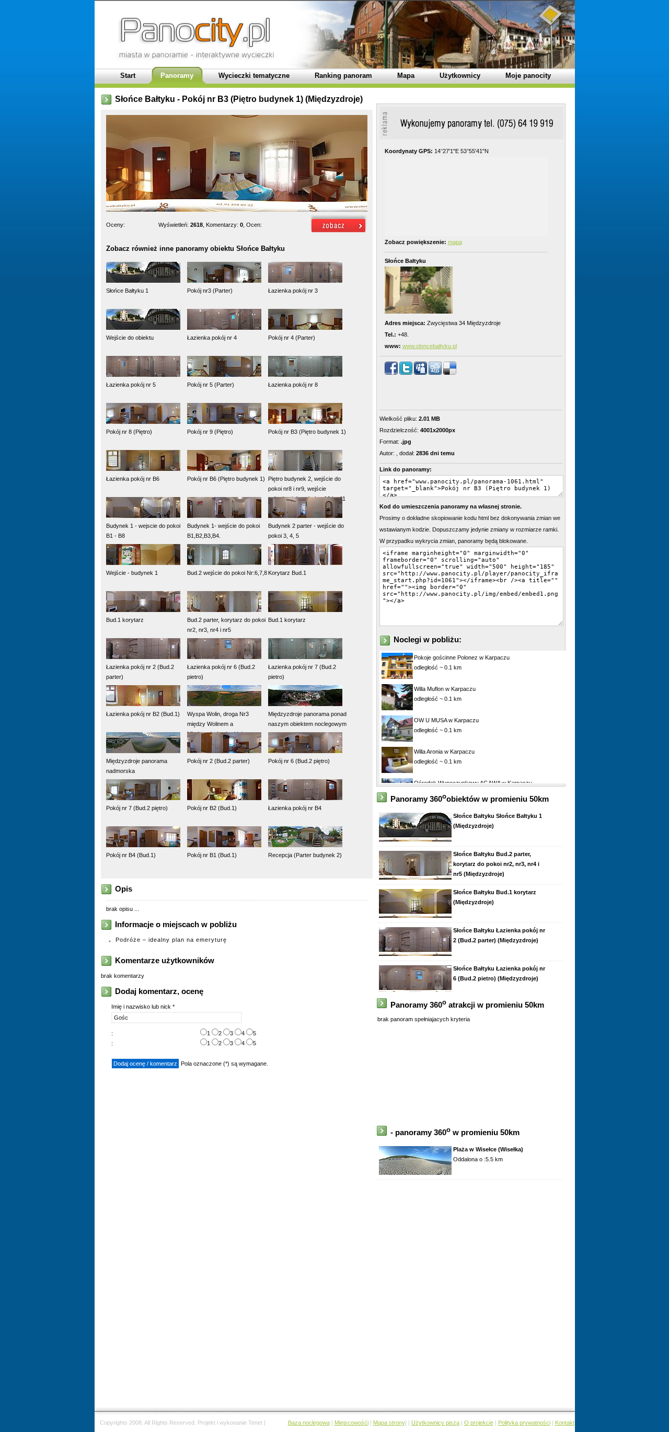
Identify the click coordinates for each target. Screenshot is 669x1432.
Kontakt (564, 1422)
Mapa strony (389, 1422)
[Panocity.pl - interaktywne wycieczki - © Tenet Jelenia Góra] (338, 233)
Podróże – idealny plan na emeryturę (171, 940)
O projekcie (478, 1422)
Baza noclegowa (309, 1422)
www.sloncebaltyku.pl (429, 346)
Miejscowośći (351, 1422)
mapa (455, 242)
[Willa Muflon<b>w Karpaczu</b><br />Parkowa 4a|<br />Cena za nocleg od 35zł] (397, 708)
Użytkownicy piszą (435, 1422)
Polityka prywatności (524, 1422)
